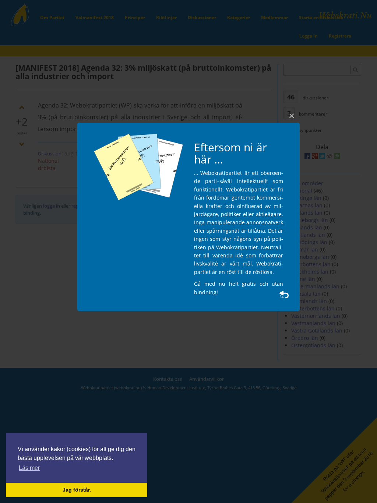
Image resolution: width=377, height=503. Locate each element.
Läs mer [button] (29, 468)
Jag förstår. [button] (77, 490)
